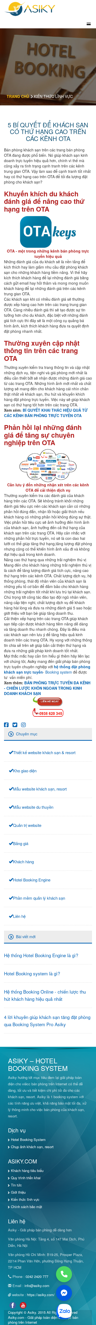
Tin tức (16, 1184)
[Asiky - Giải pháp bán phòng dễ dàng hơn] (30, 8)
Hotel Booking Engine (31, 880)
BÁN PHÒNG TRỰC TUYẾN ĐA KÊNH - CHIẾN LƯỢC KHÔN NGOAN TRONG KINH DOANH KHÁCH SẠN (47, 688)
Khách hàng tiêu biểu (27, 1170)
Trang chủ (18, 96)
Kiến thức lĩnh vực (25, 1199)
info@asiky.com (37, 1285)
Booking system (58, 672)
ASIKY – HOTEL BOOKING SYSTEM (38, 1064)
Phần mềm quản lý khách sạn (39, 898)
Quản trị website (27, 825)
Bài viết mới (25, 936)
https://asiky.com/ (41, 1294)
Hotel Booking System (28, 1139)
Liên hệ (19, 916)
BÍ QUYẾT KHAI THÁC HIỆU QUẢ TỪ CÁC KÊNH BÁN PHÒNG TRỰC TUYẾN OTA (46, 412)
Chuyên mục (26, 733)
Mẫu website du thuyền (33, 807)
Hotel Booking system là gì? (32, 973)
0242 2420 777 (37, 1276)
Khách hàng (23, 861)
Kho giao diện (25, 770)
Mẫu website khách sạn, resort (40, 789)
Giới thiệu (18, 1192)
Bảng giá (20, 843)
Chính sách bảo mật (26, 1206)
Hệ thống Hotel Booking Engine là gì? (41, 955)
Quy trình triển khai (26, 1177)
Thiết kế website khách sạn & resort (44, 752)
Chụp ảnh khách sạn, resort (32, 1146)
